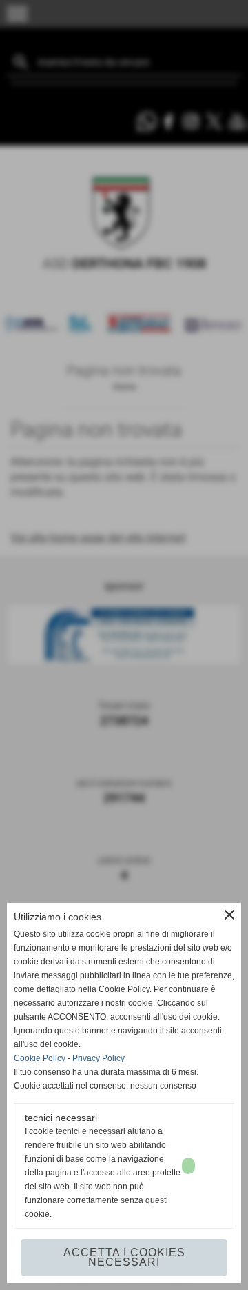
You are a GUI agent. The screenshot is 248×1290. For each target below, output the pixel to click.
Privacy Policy (98, 1058)
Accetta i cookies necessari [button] (124, 1257)
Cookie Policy (39, 1058)
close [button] (229, 914)
